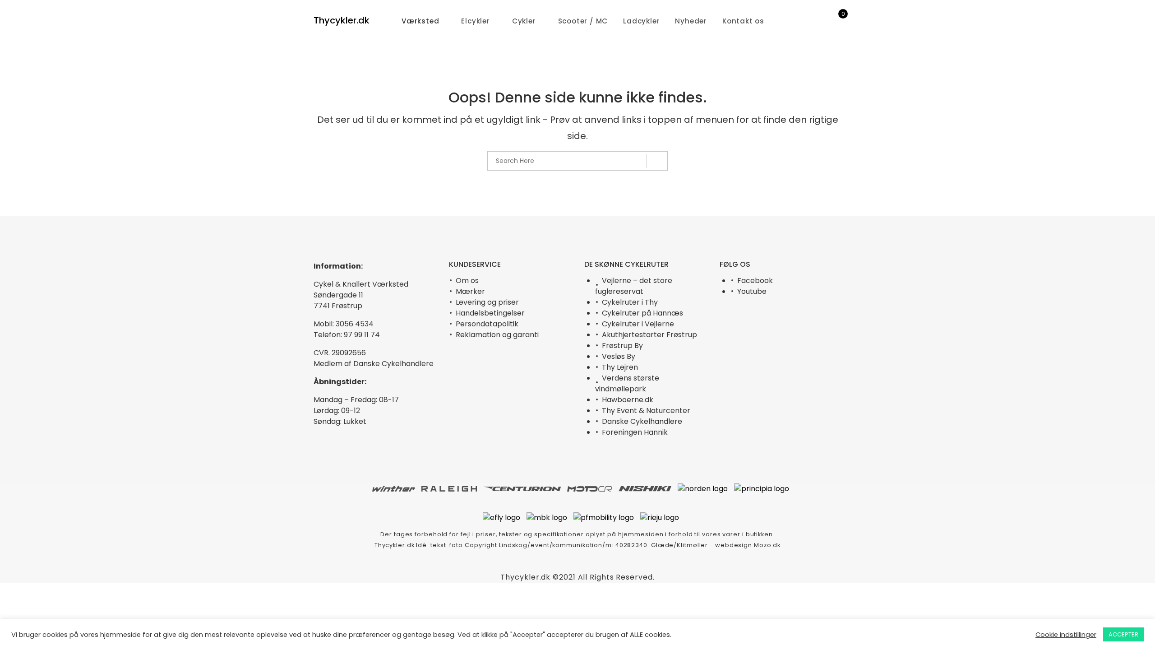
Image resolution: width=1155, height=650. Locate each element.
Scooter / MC (583, 21)
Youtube (752, 291)
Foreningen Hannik (635, 432)
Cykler (524, 21)
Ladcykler (641, 21)
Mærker (470, 291)
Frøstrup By (622, 345)
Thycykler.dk (342, 20)
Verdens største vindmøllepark (627, 383)
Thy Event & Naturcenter (646, 410)
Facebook (755, 280)
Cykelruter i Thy (630, 302)
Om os (467, 280)
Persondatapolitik (487, 324)
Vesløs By (618, 356)
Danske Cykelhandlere (642, 421)
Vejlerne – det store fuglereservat (633, 286)
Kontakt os (743, 21)
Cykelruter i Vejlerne (638, 324)
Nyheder (691, 21)
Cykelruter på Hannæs (642, 313)
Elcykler (475, 21)
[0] (837, 21)
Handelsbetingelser (490, 313)
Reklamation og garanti (497, 335)
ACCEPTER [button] (1123, 634)
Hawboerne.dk (627, 400)
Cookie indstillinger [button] (1065, 635)
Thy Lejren (620, 367)
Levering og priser (487, 302)
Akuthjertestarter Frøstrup (649, 335)
